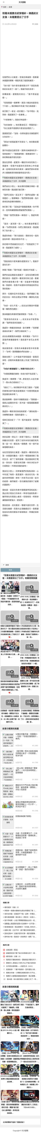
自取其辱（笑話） (12, 950)
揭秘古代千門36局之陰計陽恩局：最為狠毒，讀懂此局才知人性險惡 (26, 787)
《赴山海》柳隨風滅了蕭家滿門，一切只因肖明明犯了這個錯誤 (26, 770)
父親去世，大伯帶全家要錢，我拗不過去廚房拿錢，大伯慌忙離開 (26, 886)
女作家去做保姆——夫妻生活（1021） (20, 966)
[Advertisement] (20, 48)
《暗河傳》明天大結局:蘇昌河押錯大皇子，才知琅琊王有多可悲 (26, 753)
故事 (10, 7)
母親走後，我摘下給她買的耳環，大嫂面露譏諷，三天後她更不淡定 (26, 852)
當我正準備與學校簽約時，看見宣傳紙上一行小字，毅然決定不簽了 (26, 804)
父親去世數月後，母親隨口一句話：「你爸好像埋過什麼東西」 (26, 736)
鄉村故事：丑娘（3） (12, 907)
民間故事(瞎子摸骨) (23, 816)
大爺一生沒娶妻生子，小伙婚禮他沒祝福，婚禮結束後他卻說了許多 (26, 835)
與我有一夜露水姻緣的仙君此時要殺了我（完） (21, 910)
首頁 (4, 7)
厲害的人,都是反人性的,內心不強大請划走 (21, 963)
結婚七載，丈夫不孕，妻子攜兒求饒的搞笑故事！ (22, 930)
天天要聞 (22, 2)
